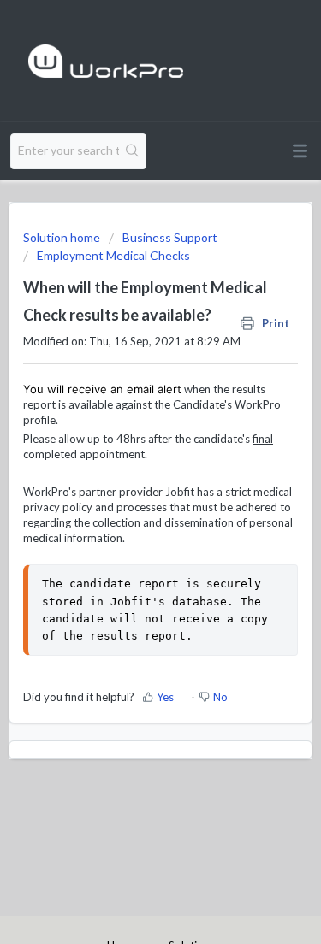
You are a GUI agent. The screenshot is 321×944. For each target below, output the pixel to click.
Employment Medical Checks (113, 255)
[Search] (132, 151)
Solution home (63, 237)
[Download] (129, 461)
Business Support (169, 237)
